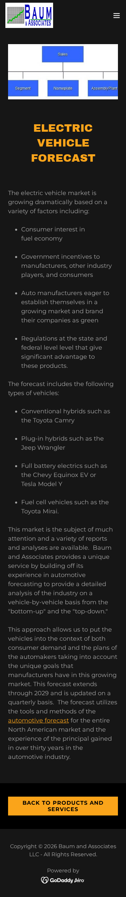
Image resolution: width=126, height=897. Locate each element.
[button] (116, 15)
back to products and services (63, 806)
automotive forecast (38, 720)
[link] (29, 15)
